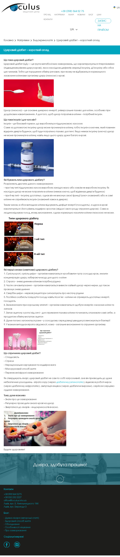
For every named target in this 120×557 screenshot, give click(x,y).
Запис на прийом (103, 21)
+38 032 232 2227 (13, 498)
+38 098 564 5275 (13, 494)
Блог (91, 15)
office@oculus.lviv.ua (15, 501)
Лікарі (71, 15)
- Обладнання (12, 524)
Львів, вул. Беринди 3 (15, 507)
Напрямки (59, 15)
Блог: (6, 513)
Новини (81, 15)
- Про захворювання (15, 531)
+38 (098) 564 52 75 (72, 11)
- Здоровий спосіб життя (17, 521)
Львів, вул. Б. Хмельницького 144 (21, 504)
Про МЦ (47, 15)
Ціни (99, 15)
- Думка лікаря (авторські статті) (21, 518)
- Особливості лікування (17, 528)
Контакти (48, 19)
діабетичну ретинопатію (70, 382)
